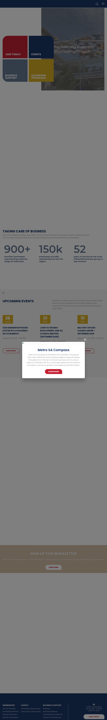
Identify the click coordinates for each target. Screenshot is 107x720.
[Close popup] (85, 339)
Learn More (53, 371)
